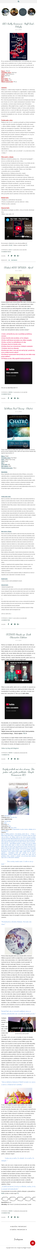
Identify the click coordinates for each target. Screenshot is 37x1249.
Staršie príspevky (18, 1229)
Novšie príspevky (19, 1226)
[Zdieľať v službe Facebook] (8, 255)
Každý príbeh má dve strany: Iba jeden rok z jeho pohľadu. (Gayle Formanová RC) (18, 772)
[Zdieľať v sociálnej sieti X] (11, 255)
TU (27, 245)
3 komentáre (5, 1213)
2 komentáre (5, 620)
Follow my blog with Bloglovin (10, 748)
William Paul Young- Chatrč (18, 408)
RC (9, 260)
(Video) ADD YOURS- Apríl (18, 267)
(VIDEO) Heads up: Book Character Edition (18, 636)
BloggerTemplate (27, 1247)
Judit (28, 308)
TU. (24, 327)
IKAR (10, 245)
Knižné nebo (14, 1247)
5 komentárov (6, 251)
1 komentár (5, 754)
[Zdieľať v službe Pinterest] (15, 255)
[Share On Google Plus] (18, 255)
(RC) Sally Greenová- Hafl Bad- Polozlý (18, 25)
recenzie (14, 260)
